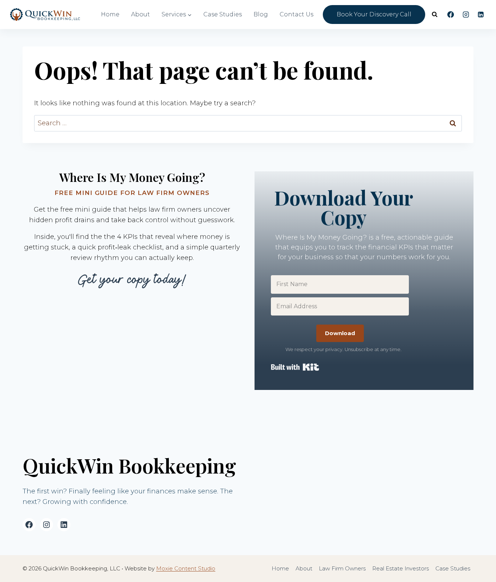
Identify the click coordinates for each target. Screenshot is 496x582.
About (140, 14)
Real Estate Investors (400, 568)
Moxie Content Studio (185, 568)
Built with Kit (295, 367)
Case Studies (222, 14)
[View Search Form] (434, 14)
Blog (260, 14)
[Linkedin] (480, 14)
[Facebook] (450, 14)
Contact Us (296, 14)
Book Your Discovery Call (374, 14)
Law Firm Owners (342, 568)
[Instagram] (465, 14)
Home (110, 14)
